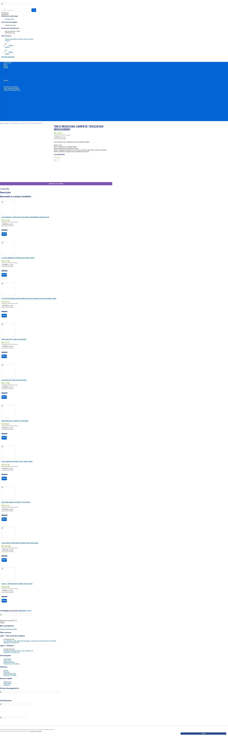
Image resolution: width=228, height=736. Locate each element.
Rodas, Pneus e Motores (16, 69)
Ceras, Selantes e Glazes (11, 88)
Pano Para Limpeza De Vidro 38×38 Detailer (16, 502)
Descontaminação (13, 74)
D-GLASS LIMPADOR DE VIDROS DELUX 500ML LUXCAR (18, 258)
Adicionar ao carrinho (56, 183)
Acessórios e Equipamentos (12, 90)
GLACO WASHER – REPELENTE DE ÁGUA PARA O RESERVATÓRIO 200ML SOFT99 (25, 217)
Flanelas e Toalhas (13, 75)
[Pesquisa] (34, 10)
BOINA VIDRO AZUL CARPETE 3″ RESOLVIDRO (15, 421)
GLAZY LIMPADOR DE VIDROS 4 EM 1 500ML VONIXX (17, 461)
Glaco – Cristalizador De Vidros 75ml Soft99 (17, 584)
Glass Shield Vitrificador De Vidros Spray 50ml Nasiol (20, 543)
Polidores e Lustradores (11, 86)
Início (1, 123)
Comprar (4, 234)
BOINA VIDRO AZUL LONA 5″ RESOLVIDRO (14, 339)
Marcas (6, 66)
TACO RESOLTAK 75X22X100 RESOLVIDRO (14, 380)
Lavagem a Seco (13, 72)
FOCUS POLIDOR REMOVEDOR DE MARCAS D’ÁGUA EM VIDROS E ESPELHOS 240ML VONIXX (29, 298)
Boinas (9, 71)
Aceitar (203, 733)
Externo (6, 67)
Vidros (9, 77)
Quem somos (7, 62)
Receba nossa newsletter (7, 620)
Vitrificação (11, 79)
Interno (6, 80)
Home (5, 64)
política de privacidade (36, 731)
